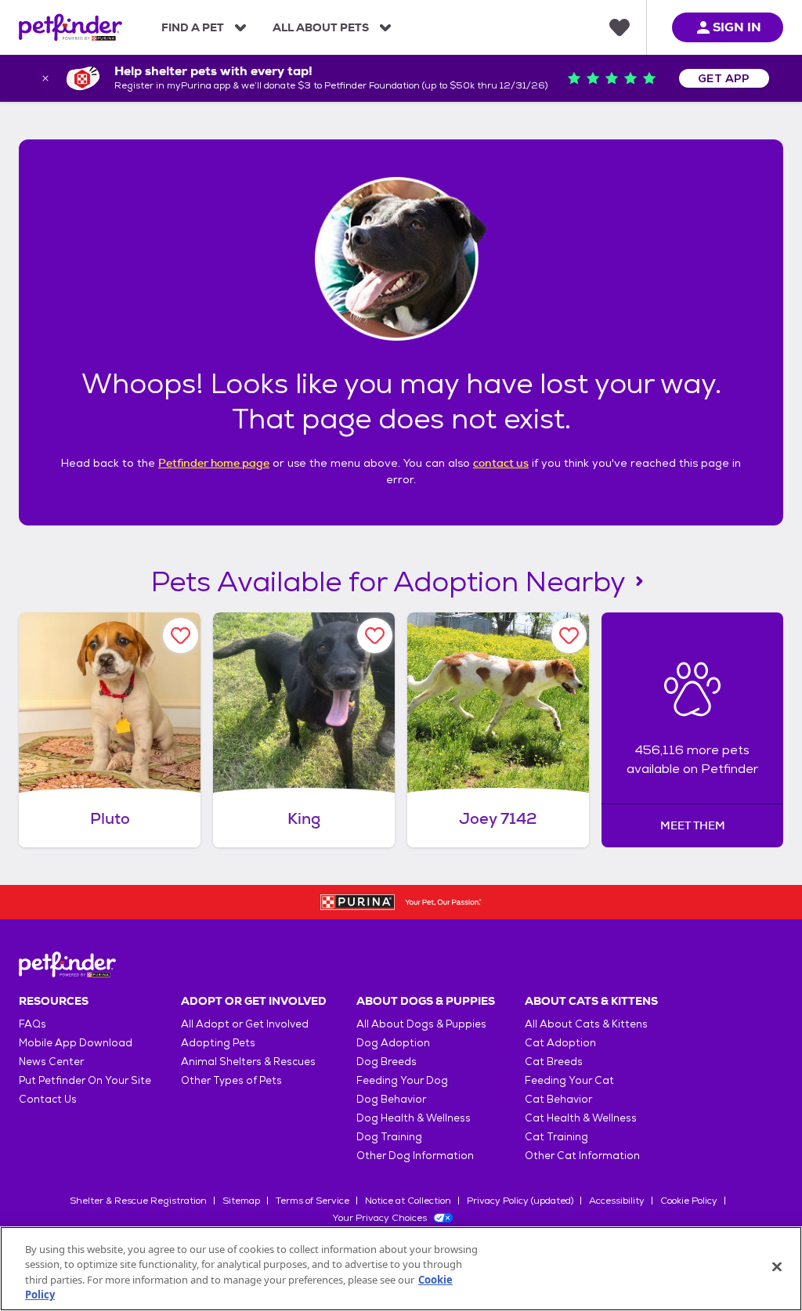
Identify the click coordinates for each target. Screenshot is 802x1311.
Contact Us (48, 1099)
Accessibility (617, 1200)
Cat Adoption (560, 1042)
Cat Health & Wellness (581, 1118)
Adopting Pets (218, 1042)
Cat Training (556, 1136)
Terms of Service (312, 1200)
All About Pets (321, 27)
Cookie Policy (688, 1200)
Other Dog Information (415, 1155)
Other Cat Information (582, 1155)
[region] (401, 1268)
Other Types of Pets (231, 1080)
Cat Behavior (558, 1099)
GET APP (724, 78)
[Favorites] (619, 27)
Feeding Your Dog (402, 1080)
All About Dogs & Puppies (421, 1024)
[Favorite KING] (375, 636)
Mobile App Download (75, 1042)
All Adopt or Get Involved (245, 1024)
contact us (501, 463)
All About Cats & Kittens (586, 1024)
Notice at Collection (408, 1200)
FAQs (32, 1024)
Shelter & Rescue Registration (138, 1200)
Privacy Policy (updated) (520, 1200)
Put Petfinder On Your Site (85, 1080)
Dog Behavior (391, 1099)
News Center (51, 1061)
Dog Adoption (393, 1042)
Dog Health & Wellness (413, 1118)
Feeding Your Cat (569, 1080)
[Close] (777, 1266)
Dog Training (389, 1136)
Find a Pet (192, 27)
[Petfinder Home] (70, 27)
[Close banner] (45, 78)
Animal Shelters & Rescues (248, 1061)
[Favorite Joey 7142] (569, 636)
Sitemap (241, 1200)
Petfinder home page (213, 463)
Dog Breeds (386, 1061)
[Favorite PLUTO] (180, 636)
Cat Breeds (554, 1061)
